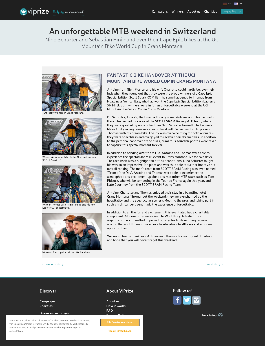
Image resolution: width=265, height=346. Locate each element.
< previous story (52, 264)
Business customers (54, 313)
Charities (210, 11)
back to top (209, 315)
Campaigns (160, 11)
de (229, 4)
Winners (177, 11)
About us (193, 11)
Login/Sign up (232, 11)
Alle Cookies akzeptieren (120, 322)
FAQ (109, 310)
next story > (215, 264)
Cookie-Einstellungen (120, 331)
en (241, 4)
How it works (116, 306)
